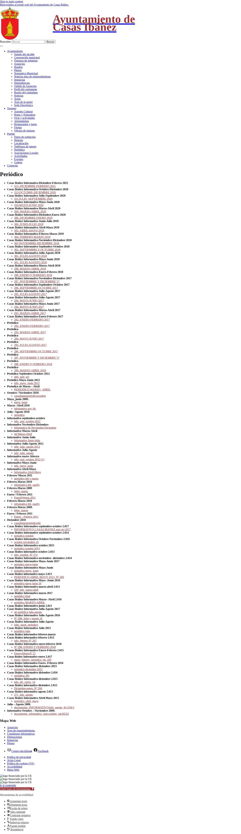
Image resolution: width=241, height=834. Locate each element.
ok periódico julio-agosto (28, 612)
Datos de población (25, 136)
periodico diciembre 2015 (28, 669)
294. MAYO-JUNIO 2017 (29, 300)
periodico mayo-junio (26, 564)
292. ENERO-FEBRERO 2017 (32, 319)
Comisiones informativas (21, 733)
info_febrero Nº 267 (25, 640)
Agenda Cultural (23, 111)
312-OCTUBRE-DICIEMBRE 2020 (35, 192)
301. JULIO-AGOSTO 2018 (30, 256)
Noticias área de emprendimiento (32, 76)
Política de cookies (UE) (20, 763)
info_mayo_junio (23, 465)
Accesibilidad (14, 766)
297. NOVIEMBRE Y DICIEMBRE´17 (36, 281)
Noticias (18, 95)
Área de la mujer (23, 101)
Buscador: (5, 41)
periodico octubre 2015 (27, 548)
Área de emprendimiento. (21, 730)
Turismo (11, 108)
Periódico (19, 149)
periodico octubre (24, 535)
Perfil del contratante (25, 89)
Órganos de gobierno (26, 60)
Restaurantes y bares (25, 124)
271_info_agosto (23, 694)
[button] (17, 788)
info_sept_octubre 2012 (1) (29, 459)
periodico (19, 414)
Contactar (12, 165)
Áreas (17, 98)
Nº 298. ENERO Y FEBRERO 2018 (35, 647)
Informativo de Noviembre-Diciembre (35, 427)
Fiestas (18, 127)
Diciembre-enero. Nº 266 (28, 688)
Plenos (18, 70)
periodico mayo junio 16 (27, 583)
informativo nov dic (25, 408)
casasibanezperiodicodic (27, 523)
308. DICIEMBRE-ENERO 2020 (33, 217)
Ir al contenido (8, 785)
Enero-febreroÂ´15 (24, 653)
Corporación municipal (27, 57)
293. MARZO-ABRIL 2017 (30, 313)
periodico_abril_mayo (26, 701)
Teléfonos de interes (25, 146)
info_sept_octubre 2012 (27, 421)
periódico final (22, 596)
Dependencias (22, 82)
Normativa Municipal (26, 73)
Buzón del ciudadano (26, 92)
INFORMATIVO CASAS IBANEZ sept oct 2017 (42, 529)
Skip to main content (11, 1)
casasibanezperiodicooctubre (30, 395)
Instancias (19, 79)
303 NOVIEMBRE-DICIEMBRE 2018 (36, 243)
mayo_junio (20, 402)
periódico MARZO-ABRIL (29, 602)
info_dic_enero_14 (24, 682)
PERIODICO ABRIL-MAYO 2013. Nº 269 (39, 577)
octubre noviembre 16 (26, 542)
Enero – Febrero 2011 (26, 516)
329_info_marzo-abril (26, 589)
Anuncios (19, 63)
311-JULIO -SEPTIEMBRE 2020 (33, 198)
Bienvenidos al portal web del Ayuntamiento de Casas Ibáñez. (34, 4)
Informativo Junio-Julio (27, 440)
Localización (21, 143)
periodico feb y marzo (26, 478)
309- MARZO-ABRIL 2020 (30, 211)
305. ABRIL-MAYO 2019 (29, 230)
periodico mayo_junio (26, 570)
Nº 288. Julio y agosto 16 (28, 618)
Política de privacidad (19, 757)
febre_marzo (21, 491)
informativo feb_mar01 (27, 484)
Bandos (18, 67)
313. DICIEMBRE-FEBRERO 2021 (35, 186)
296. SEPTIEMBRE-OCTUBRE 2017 (36, 287)
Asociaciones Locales (26, 152)
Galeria (18, 162)
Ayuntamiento (15, 51)
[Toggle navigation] (1, 46)
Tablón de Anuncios (25, 86)
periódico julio (22, 631)
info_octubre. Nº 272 (26, 554)
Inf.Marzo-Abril (23, 434)
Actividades (20, 156)
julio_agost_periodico (26, 624)
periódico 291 (21, 675)
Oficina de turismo (24, 130)
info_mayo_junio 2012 (27, 383)
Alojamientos (21, 121)
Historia (18, 140)
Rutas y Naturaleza (24, 114)
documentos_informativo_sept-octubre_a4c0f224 (41, 713)
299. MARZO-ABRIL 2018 (30, 268)
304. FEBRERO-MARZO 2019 (32, 236)
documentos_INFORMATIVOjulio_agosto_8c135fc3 (44, 707)
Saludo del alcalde (24, 54)
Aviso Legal (14, 760)
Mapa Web (13, 769)
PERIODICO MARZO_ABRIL (32, 389)
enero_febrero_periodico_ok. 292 (32, 659)
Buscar (50, 41)
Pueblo (11, 133)
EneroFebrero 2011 (25, 497)
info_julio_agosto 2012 (27, 446)
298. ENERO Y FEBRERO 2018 (33, 275)
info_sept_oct (21, 376)
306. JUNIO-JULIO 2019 (28, 224)
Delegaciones (14, 736)
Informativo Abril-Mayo (27, 472)
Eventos (18, 159)
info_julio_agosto (24, 453)
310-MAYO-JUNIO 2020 (28, 205)
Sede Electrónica (23, 105)
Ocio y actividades (24, 117)
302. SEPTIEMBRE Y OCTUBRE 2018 (37, 249)
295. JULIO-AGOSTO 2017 (30, 294)
